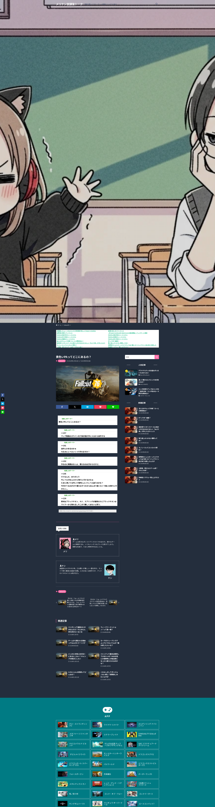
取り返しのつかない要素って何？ (118, 343)
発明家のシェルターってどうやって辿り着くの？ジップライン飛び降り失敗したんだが (134, 345)
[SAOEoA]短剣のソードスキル (117, 337)
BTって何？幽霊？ (113, 341)
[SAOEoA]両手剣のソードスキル (118, 335)
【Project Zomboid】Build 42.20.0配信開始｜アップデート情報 (127, 333)
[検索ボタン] (156, 4)
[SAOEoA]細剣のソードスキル (66, 339)
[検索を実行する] (157, 357)
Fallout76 (61, 361)
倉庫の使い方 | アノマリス (116, 331)
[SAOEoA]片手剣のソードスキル (118, 339)
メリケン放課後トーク (69, 4)
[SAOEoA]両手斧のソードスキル (66, 335)
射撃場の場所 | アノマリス (64, 333)
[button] (62, 407)
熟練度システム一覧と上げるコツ (118, 347)
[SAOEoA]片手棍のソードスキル (66, 337)
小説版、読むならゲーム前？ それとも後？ (70, 347)
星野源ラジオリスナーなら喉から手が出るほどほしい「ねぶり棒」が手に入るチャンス (83, 343)
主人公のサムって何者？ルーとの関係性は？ (70, 341)
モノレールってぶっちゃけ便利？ (67, 345)
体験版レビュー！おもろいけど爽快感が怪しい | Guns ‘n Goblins (76, 331)
